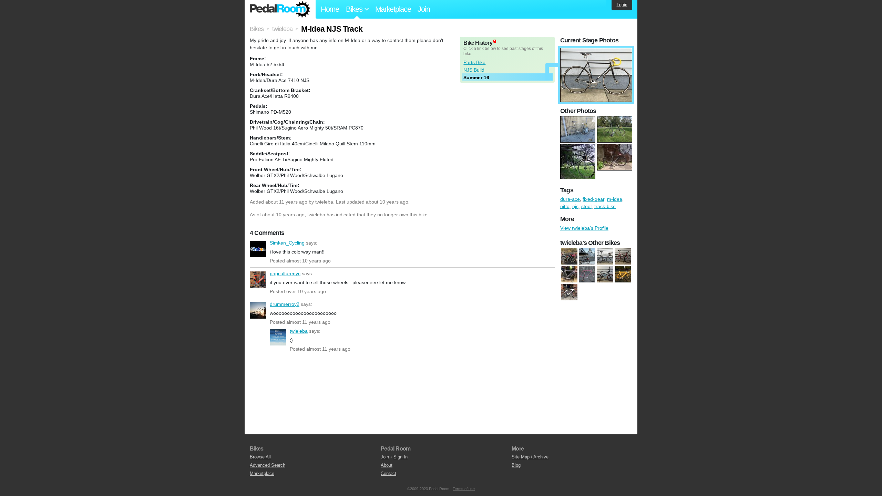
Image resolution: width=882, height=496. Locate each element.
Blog (516, 465)
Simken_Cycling (258, 249)
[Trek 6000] (569, 292)
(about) (495, 41)
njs (575, 206)
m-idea (614, 199)
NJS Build (473, 70)
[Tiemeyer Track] (623, 274)
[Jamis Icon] (605, 256)
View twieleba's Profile (584, 228)
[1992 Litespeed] (569, 256)
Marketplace (393, 9)
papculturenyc (258, 279)
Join (424, 9)
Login (622, 4)
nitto (565, 206)
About (386, 465)
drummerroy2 (258, 310)
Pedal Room (280, 9)
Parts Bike (474, 62)
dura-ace (570, 199)
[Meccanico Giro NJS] (587, 274)
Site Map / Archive (530, 456)
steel (586, 206)
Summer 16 (476, 77)
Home (330, 9)
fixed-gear (593, 199)
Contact (388, 473)
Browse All (260, 456)
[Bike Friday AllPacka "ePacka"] (587, 256)
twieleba (324, 202)
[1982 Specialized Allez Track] (623, 256)
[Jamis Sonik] (569, 274)
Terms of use (464, 489)
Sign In (400, 456)
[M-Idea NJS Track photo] (596, 51)
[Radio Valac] (605, 274)
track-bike (605, 206)
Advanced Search (267, 465)
